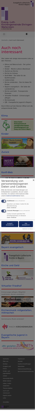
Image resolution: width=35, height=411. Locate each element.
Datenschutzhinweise (13, 196)
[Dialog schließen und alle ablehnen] (33, 179)
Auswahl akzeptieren (10, 224)
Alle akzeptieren (26, 224)
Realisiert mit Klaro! (28, 228)
